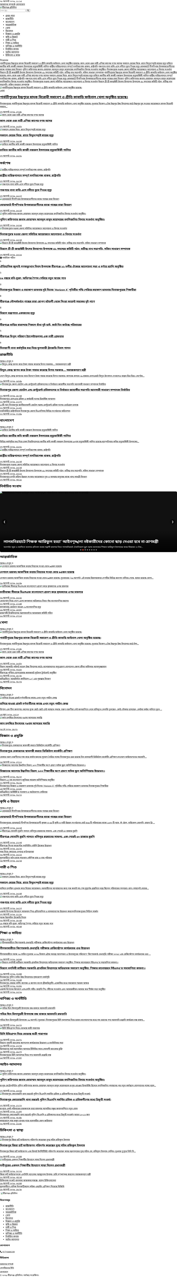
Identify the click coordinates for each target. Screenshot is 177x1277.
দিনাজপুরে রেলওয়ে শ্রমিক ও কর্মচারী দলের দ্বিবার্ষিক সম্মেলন (27, 401)
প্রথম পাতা (10, 15)
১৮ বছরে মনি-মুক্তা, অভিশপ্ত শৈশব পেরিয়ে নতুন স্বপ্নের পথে (26, 925)
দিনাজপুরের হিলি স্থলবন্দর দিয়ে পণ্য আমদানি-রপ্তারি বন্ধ (25, 1057)
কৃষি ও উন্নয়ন (12, 37)
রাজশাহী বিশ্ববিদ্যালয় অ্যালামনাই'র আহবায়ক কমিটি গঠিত (26, 615)
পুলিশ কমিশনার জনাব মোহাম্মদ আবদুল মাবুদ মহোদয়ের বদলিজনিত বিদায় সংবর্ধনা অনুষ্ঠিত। (64, 69)
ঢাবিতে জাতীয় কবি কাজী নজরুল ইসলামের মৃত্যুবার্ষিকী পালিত (121, 75)
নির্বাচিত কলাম (12, 49)
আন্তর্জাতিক (11, 24)
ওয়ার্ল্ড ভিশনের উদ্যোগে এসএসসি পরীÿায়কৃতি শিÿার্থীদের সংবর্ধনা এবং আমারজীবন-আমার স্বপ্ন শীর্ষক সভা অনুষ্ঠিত (52, 991)
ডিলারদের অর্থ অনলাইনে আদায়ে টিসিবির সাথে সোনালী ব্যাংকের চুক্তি (31, 1051)
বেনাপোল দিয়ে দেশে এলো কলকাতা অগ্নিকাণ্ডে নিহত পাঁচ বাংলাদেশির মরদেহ (34, 603)
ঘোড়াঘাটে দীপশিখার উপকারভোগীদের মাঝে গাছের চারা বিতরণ (95, 78)
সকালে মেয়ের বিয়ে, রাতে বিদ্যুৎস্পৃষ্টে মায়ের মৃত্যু (144, 63)
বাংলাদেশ (10, 21)
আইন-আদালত (12, 52)
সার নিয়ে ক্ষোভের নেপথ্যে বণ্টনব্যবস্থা (17, 853)
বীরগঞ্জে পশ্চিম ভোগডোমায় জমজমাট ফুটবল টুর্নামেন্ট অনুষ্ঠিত (28, 674)
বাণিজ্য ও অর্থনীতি (14, 46)
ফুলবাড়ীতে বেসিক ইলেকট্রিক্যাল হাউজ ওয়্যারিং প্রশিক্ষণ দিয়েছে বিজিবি (32, 1188)
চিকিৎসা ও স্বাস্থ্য (13, 55)
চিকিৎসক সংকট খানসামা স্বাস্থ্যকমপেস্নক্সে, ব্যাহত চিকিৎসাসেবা (28, 1182)
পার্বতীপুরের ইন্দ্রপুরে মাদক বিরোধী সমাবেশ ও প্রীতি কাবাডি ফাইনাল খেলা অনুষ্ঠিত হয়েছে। (40, 63)
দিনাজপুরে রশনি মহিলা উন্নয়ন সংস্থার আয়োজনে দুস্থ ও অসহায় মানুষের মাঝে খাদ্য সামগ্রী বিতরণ (43, 478)
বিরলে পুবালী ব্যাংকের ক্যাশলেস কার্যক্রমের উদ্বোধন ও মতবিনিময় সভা (31, 1044)
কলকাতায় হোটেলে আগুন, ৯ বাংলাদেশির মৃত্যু (20, 609)
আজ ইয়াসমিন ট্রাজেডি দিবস (13, 919)
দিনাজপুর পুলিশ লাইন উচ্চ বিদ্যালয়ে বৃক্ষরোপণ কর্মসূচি (25, 979)
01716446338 (8, 1252)
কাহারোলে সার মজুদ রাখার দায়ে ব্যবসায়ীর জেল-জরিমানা (26, 1122)
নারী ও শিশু (11, 40)
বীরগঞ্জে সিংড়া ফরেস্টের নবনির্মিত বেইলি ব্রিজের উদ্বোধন (26, 847)
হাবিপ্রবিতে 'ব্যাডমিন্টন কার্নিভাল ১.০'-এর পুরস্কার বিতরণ (25, 680)
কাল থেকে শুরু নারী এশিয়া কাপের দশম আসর (101, 63)
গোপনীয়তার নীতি (7, 1268)
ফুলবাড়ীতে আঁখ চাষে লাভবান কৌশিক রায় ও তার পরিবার (26, 859)
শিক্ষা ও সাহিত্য (12, 43)
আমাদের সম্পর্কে (7, 4)
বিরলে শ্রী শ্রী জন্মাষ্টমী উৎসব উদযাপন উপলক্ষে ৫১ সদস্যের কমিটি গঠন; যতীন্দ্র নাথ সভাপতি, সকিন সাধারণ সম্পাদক (52, 72)
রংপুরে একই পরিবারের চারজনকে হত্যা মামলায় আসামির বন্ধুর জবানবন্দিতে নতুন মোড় (39, 1110)
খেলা (8, 28)
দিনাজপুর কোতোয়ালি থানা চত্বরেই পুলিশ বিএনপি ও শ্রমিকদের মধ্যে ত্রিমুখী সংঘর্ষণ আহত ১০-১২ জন (45, 1116)
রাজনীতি (10, 18)
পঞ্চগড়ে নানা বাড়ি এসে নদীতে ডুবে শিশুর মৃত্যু (119, 66)
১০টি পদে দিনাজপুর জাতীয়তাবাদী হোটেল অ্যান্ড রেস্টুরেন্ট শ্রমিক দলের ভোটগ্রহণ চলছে (39, 407)
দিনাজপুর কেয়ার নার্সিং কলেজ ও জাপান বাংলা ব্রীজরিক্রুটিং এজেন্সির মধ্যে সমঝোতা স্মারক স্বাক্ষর (44, 985)
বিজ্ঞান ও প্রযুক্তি (13, 34)
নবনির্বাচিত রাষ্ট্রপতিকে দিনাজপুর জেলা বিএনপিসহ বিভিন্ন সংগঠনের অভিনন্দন (35, 413)
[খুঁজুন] (28, 10)
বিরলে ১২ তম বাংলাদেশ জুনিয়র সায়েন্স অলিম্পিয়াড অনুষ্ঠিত (27, 782)
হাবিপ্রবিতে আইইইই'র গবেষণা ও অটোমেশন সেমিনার (23, 794)
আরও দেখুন (6, 361)
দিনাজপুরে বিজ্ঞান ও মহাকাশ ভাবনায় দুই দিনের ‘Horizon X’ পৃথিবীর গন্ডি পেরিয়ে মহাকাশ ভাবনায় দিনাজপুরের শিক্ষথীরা (54, 788)
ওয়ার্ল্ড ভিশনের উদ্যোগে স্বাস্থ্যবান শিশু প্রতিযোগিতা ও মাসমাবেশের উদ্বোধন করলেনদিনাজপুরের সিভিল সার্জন (49, 913)
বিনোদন (9, 31)
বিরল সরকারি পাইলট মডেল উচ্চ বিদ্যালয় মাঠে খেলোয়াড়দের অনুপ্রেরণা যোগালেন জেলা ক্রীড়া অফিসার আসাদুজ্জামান (53, 668)
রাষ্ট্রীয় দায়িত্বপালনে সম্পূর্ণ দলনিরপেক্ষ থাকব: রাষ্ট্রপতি (74, 66)
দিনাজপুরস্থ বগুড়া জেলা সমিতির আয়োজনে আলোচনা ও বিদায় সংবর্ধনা (139, 69)
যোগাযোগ (20, 4)
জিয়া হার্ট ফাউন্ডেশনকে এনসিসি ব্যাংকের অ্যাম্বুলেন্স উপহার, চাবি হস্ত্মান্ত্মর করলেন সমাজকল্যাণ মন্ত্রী (45, 1176)
